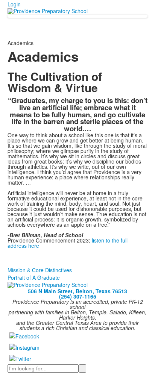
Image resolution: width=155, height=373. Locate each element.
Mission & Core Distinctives (40, 270)
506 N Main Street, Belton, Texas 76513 (77, 291)
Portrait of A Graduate (34, 277)
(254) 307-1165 (77, 296)
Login (14, 4)
